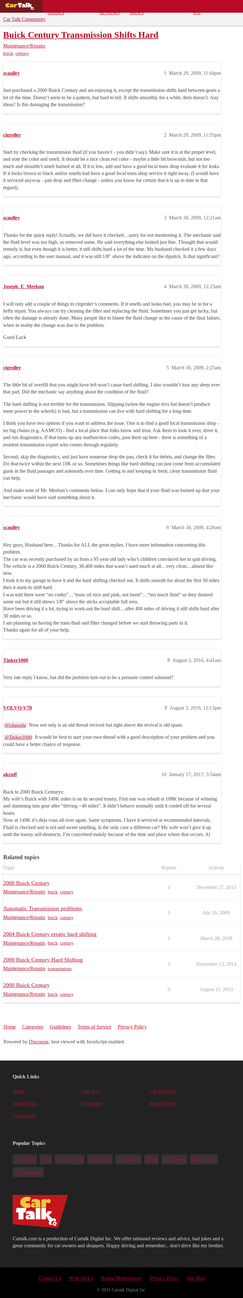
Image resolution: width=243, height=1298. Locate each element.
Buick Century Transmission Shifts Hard (81, 35)
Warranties (24, 1159)
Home (9, 1026)
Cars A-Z (198, 8)
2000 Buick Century (26, 883)
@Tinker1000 (18, 737)
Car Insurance (28, 1172)
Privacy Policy (132, 1026)
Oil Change (174, 1159)
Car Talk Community (24, 19)
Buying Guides (56, 8)
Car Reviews (110, 8)
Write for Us (81, 1278)
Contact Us (50, 1278)
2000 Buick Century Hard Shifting (43, 960)
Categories (32, 1026)
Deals (82, 6)
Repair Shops (137, 8)
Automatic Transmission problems (42, 908)
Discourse (39, 1041)
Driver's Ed (100, 1159)
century (22, 53)
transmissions (60, 968)
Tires (46, 1159)
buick (8, 53)
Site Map (196, 1278)
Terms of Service (94, 1026)
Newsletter (92, 1103)
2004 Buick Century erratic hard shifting (50, 934)
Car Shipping (69, 1159)
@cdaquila (15, 725)
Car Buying (128, 1159)
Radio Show (25, 1103)
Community (169, 6)
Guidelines (60, 1026)
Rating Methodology (121, 1278)
